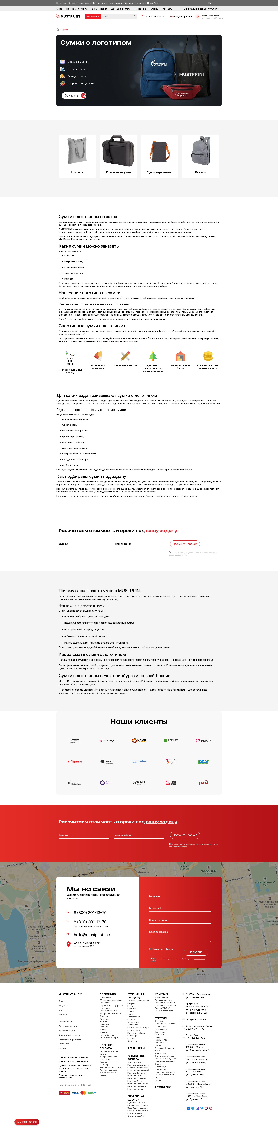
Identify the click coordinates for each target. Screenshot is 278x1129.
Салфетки (132, 1041)
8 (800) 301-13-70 (155, 16)
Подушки (159, 1077)
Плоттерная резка (108, 1070)
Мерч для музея (134, 1075)
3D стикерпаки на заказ (111, 1000)
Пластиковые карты (109, 1037)
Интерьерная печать (109, 1056)
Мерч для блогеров (136, 1078)
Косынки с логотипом (165, 1072)
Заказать (71, 95)
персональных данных (178, 555)
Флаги (158, 1064)
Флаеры (103, 1029)
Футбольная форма (136, 1102)
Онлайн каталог (28, 1121)
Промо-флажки (107, 1035)
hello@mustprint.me (182, 16)
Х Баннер (104, 1064)
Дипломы (104, 1024)
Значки (130, 1011)
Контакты (167, 9)
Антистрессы (133, 1016)
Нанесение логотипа (76, 9)
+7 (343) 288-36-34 (196, 1037)
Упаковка (161, 994)
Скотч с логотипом (164, 1011)
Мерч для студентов (136, 1086)
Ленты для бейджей (164, 1048)
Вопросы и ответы (67, 1030)
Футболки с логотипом (165, 1024)
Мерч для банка (134, 1081)
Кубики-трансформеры (138, 1027)
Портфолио (140, 9)
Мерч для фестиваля (137, 1073)
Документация (99, 9)
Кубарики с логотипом (110, 1013)
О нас (59, 9)
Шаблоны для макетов (69, 1035)
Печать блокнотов (108, 1011)
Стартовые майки (135, 1116)
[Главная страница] (57, 29)
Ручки (130, 1006)
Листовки (104, 1019)
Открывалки (133, 1022)
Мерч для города (135, 1089)
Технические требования (70, 1039)
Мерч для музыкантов (137, 1083)
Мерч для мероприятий (138, 1070)
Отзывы (154, 9)
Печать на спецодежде (166, 1058)
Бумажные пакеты (163, 1000)
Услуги (62, 1005)
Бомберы (159, 1037)
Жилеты (158, 1050)
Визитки (103, 1021)
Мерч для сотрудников (138, 1065)
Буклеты (104, 1032)
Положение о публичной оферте (74, 1061)
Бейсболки (160, 1042)
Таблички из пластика (110, 1067)
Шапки (158, 1045)
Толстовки (160, 1032)
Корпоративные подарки (138, 1067)
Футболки (159, 1021)
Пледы (158, 1080)
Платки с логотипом (164, 1075)
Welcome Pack (134, 1062)
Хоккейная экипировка (138, 1108)
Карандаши (132, 1009)
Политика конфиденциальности (73, 1057)
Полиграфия (108, 994)
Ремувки (131, 1003)
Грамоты (104, 1027)
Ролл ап (103, 1062)
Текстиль (161, 1018)
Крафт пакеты (161, 997)
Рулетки (131, 1019)
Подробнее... (153, 3)
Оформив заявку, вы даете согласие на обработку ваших (178, 959)
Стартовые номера (136, 1113)
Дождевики (160, 1053)
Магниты (131, 1038)
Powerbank (163, 1087)
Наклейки (104, 1002)
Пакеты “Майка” (162, 1008)
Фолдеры (104, 1016)
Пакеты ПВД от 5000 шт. (166, 1005)
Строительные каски (164, 1056)
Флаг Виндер (161, 1069)
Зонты (130, 1014)
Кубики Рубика (134, 1030)
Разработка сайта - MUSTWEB (76, 1085)
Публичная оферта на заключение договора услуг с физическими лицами (75, 1068)
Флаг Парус (160, 1067)
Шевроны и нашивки (164, 1061)
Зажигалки (132, 1025)
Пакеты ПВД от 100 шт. (165, 1002)
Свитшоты (159, 1034)
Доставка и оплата (120, 9)
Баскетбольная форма (137, 1105)
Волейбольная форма (137, 1110)
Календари (105, 1008)
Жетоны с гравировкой (138, 1000)
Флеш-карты (136, 1048)
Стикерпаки (105, 997)
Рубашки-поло (162, 1040)
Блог (61, 1010)
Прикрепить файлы (162, 949)
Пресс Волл (105, 1059)
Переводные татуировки (111, 1005)
